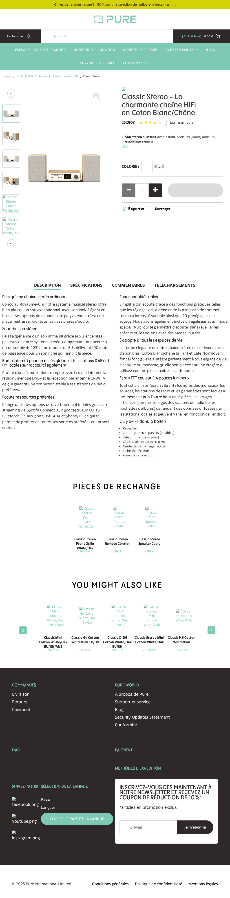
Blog (210, 50)
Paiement (21, 709)
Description (47, 286)
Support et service (97, 63)
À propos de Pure (131, 694)
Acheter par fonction (94, 50)
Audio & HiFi (25, 76)
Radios (42, 76)
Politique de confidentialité (158, 884)
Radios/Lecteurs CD (65, 76)
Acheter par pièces (140, 50)
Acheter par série (182, 50)
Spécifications (86, 285)
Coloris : (130, 166)
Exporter (135, 208)
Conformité (126, 724)
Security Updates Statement (142, 717)
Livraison (21, 694)
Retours (19, 701)
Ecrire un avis (181, 122)
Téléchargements (174, 285)
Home (7, 76)
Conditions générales (110, 884)
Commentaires (136, 63)
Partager (163, 209)
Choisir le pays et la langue (77, 819)
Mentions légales (203, 884)
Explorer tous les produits (40, 50)
